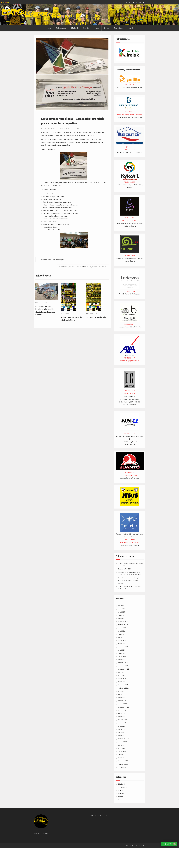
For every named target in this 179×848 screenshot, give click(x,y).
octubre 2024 (122, 628)
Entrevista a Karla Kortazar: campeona (52, 260)
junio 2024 (121, 631)
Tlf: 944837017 (129, 218)
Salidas (120, 800)
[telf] (136, 2)
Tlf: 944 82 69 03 (129, 391)
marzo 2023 (122, 656)
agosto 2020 (122, 710)
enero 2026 (121, 609)
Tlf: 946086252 (129, 85)
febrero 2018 (122, 754)
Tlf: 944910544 (129, 540)
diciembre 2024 (123, 621)
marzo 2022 (122, 678)
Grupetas (86, 28)
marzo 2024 (122, 640)
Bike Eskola (74, 28)
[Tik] (143, 2)
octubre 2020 (122, 704)
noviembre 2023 (123, 647)
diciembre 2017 (123, 761)
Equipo (97, 28)
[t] (133, 2)
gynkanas (121, 793)
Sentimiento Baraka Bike (96, 317)
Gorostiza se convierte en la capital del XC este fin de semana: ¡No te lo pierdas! (130, 580)
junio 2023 (121, 650)
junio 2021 (121, 691)
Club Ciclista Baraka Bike (100, 816)
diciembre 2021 (123, 685)
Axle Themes (141, 845)
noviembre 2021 (123, 688)
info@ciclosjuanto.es (130, 475)
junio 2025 (121, 612)
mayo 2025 (121, 615)
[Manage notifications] (174, 843)
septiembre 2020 (123, 707)
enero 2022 (121, 682)
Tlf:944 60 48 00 (129, 324)
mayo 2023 (121, 653)
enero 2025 (121, 618)
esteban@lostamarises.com (129, 542)
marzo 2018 (122, 751)
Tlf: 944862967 (129, 255)
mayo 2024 (121, 634)
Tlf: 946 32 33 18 (129, 433)
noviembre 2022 (123, 666)
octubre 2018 (122, 742)
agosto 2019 (122, 723)
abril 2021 (121, 694)
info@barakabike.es (41, 833)
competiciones (122, 787)
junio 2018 (121, 748)
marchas (121, 797)
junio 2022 (121, 675)
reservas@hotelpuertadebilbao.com (129, 115)
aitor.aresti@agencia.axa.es (129, 361)
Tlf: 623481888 (129, 182)
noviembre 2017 (123, 764)
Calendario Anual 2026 (125, 569)
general (77, 128)
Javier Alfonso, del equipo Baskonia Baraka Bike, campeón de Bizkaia (82, 267)
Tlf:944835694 (130, 291)
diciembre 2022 (123, 663)
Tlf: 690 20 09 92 (129, 394)
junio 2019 (121, 726)
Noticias (48, 28)
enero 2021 (121, 697)
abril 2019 (121, 729)
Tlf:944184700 (129, 112)
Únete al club (118, 28)
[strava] (140, 2)
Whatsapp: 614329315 (129, 220)
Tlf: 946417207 (129, 150)
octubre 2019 (122, 720)
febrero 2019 (122, 732)
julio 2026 (121, 606)
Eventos (106, 28)
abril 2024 (121, 637)
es (3, 2)
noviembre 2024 (123, 625)
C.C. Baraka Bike (65, 128)
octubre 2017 (122, 767)
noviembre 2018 (123, 739)
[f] (126, 2)
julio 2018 (121, 745)
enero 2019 (121, 735)
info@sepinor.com (129, 147)
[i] (129, 2)
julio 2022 (121, 672)
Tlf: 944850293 (129, 472)
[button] (169, 844)
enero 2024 (122, 644)
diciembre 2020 (123, 701)
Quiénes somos (61, 28)
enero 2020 (121, 716)
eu (8, 2)
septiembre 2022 (123, 669)
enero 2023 (121, 659)
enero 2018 (121, 758)
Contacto (130, 28)
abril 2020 (121, 713)
